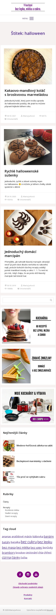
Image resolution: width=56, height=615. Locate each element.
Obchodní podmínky (28, 583)
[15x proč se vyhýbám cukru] (9, 477)
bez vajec (36, 547)
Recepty (6, 507)
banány (49, 536)
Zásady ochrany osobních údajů (28, 587)
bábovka (37, 536)
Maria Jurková (29, 116)
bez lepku (44, 542)
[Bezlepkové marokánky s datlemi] (9, 461)
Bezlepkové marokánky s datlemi (34, 461)
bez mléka (23, 547)
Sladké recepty (11, 513)
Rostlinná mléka (12, 510)
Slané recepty (11, 516)
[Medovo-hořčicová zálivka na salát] (9, 445)
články (15, 557)
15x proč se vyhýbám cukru (31, 476)
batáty (6, 542)
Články (6, 501)
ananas (6, 536)
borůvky (48, 547)
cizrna (6, 557)
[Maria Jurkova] (28, 7)
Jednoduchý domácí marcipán (20, 253)
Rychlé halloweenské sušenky (21, 173)
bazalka (15, 542)
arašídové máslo (22, 536)
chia (40, 552)
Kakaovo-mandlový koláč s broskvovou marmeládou (26, 92)
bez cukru (29, 541)
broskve (20, 552)
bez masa (9, 547)
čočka (24, 557)
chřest (48, 552)
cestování (32, 552)
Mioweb (50, 610)
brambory (8, 552)
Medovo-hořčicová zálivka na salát (35, 445)
